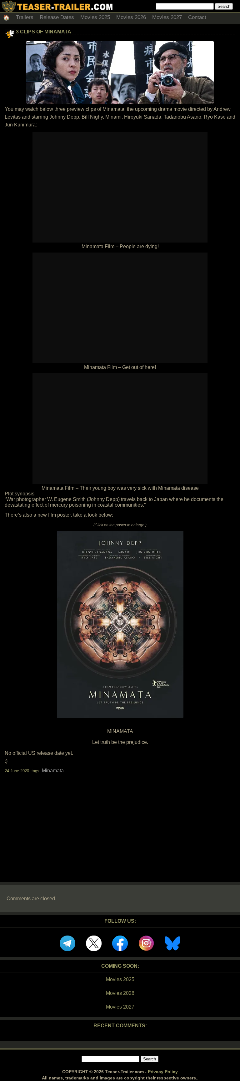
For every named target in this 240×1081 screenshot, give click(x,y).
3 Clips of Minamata (43, 31)
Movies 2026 (131, 17)
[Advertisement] (120, 822)
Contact (197, 17)
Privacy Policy (163, 1071)
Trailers (24, 17)
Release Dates (57, 17)
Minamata (53, 770)
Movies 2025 (95, 17)
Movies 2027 (167, 17)
